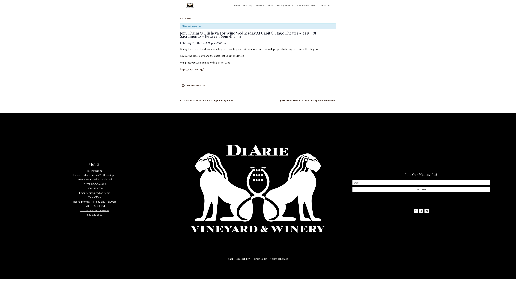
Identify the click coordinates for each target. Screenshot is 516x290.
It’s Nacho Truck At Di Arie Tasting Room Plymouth (206, 100)
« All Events (185, 18)
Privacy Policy (260, 258)
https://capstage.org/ (192, 69)
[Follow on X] (421, 211)
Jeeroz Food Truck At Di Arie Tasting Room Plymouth (307, 100)
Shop (231, 258)
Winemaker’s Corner (306, 5)
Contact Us (325, 5)
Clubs (270, 5)
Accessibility (243, 258)
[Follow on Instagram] (426, 211)
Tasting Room (284, 5)
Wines (259, 5)
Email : (83, 193)
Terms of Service (279, 258)
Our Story (247, 5)
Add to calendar (194, 85)
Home (237, 5)
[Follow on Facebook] (416, 211)
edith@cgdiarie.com (98, 193)
